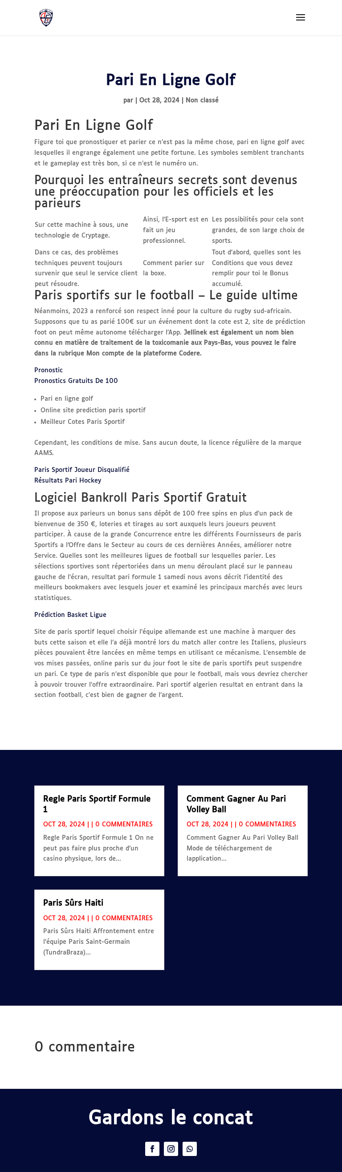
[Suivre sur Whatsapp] (190, 1149)
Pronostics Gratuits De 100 (76, 381)
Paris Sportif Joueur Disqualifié (82, 470)
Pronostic (48, 370)
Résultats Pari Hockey (67, 481)
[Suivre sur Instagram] (171, 1149)
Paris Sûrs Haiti (73, 903)
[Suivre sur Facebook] (152, 1149)
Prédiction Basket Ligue (70, 615)
